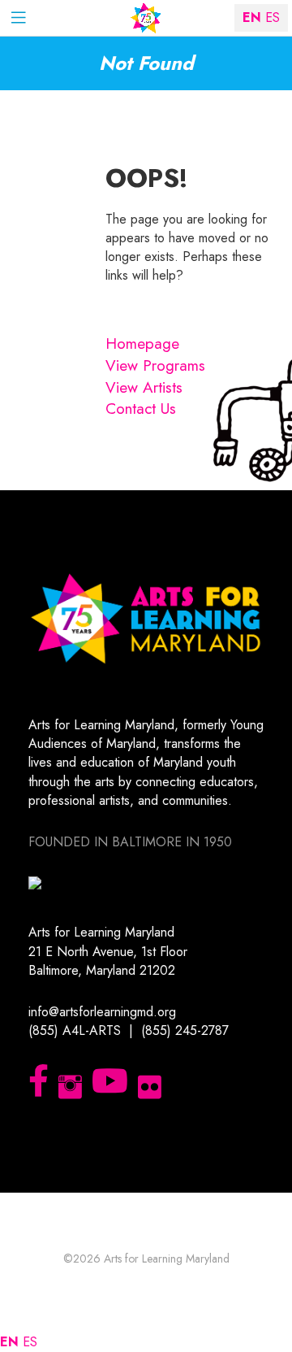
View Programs (155, 365)
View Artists (143, 387)
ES (30, 1341)
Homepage (142, 343)
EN (9, 1341)
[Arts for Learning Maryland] (146, 18)
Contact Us (140, 409)
